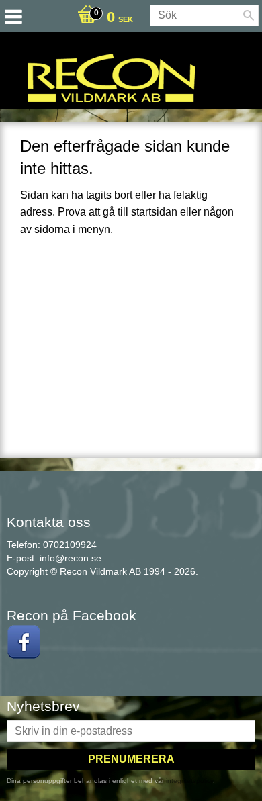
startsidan (154, 212)
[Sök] (248, 15)
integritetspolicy (189, 780)
